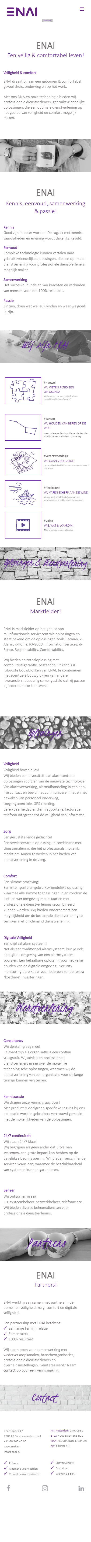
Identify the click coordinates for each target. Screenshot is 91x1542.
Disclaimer (62, 1468)
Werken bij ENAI (65, 1473)
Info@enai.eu (12, 1451)
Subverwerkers (65, 1463)
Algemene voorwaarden (23, 1468)
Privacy (13, 1463)
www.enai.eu (12, 1446)
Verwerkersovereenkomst (24, 1474)
